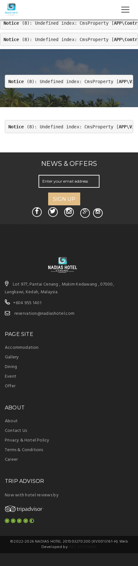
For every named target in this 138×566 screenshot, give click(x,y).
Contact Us (16, 430)
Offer (10, 386)
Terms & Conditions (24, 450)
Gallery (12, 357)
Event (10, 376)
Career (11, 459)
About (11, 421)
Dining (11, 367)
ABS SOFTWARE (83, 547)
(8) (17, 23)
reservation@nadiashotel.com (44, 313)
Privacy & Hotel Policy (27, 440)
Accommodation (22, 347)
